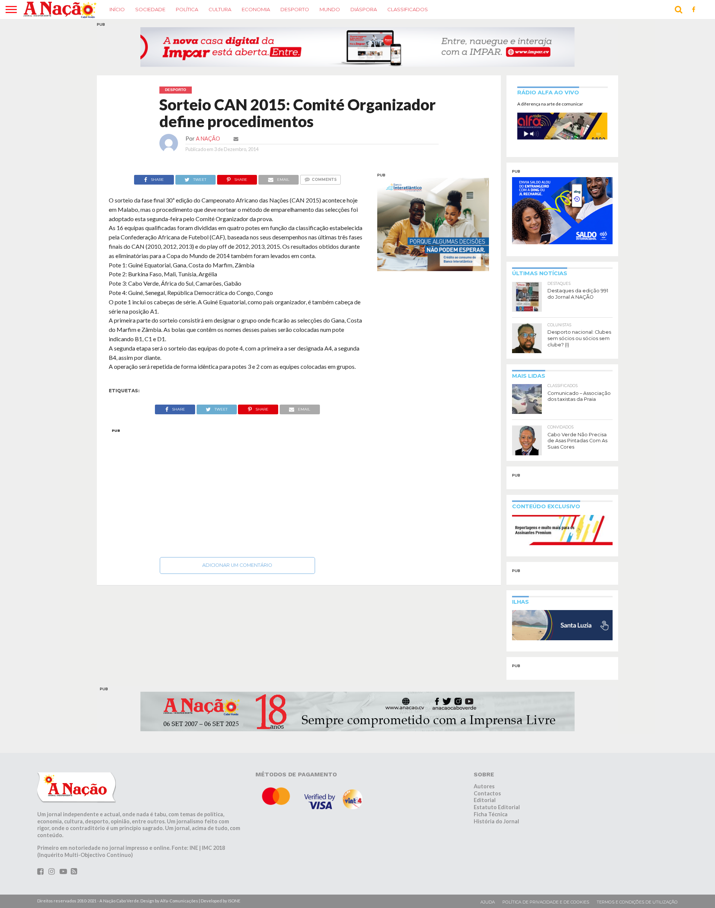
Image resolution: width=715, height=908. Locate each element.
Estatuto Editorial (497, 807)
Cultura (220, 9)
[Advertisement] (237, 491)
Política (187, 9)
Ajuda (487, 902)
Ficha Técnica (491, 814)
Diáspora (363, 9)
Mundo (330, 9)
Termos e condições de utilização (637, 902)
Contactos (487, 793)
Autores (484, 786)
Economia (256, 9)
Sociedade (150, 9)
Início (117, 9)
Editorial (485, 800)
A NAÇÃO (208, 138)
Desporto (294, 9)
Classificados (407, 9)
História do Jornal (496, 821)
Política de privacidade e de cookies (545, 902)
